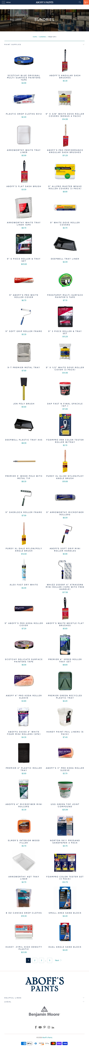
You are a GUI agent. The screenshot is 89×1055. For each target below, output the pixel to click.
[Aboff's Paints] (44, 2)
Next (57, 960)
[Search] (81, 2)
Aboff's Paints (47, 1038)
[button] (36, 1027)
